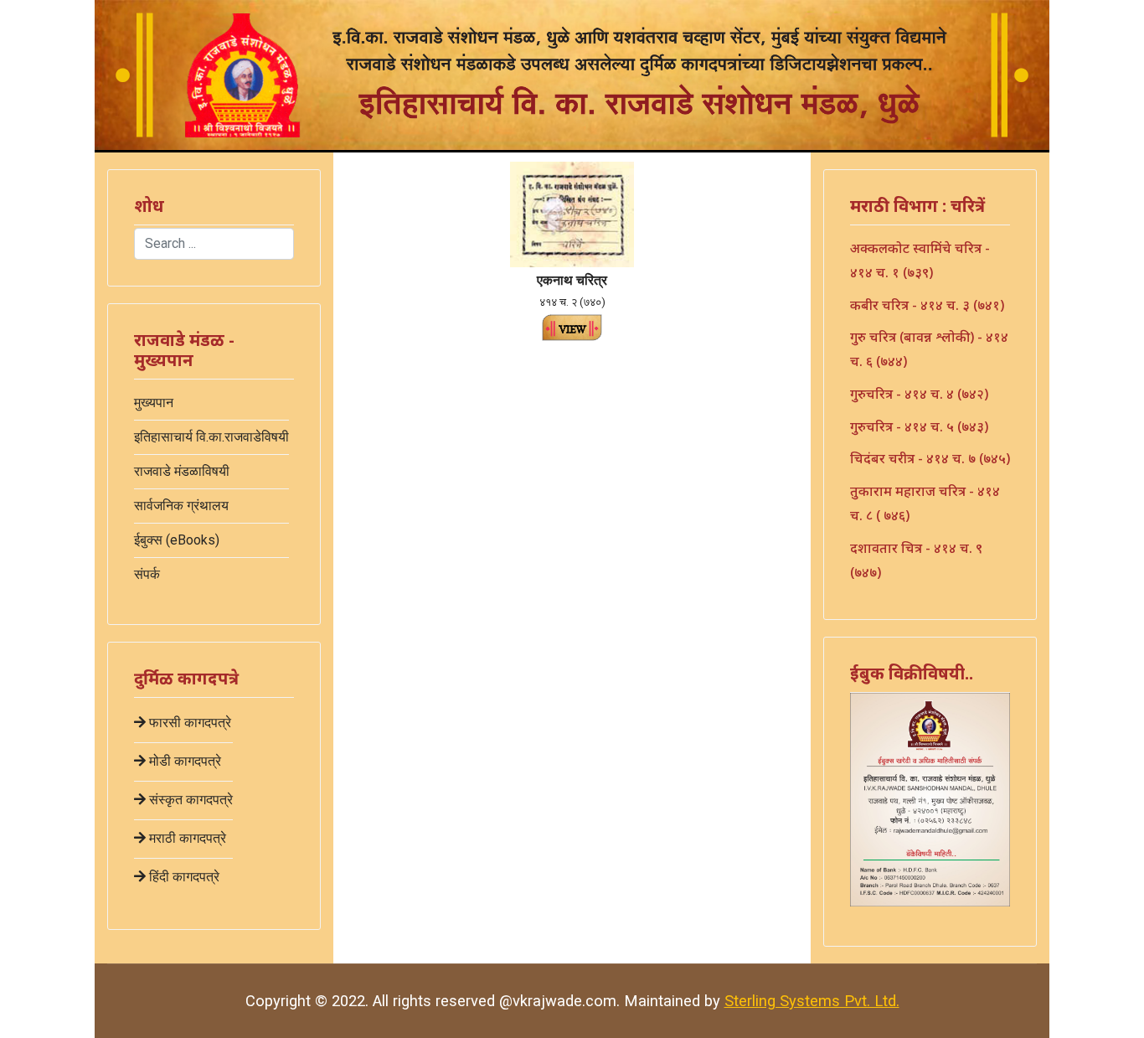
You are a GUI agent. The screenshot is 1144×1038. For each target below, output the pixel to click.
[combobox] (214, 244)
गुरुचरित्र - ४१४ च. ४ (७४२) (919, 394)
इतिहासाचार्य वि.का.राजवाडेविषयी (211, 437)
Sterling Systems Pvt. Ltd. (811, 1001)
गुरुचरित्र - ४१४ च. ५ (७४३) (919, 426)
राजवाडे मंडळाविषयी (181, 471)
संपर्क (147, 574)
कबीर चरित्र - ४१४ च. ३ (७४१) (927, 305)
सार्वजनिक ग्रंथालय (181, 506)
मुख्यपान (153, 403)
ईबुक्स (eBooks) (176, 540)
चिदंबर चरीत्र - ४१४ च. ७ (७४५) (930, 458)
